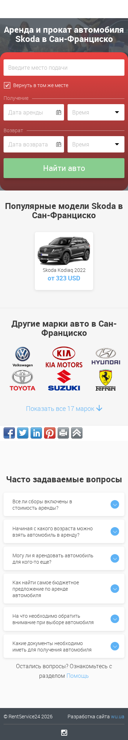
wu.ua (117, 716)
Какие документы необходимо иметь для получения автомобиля (52, 646)
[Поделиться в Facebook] (9, 433)
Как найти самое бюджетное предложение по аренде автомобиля (45, 589)
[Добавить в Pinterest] (49, 433)
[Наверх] (76, 433)
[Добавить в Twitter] (22, 433)
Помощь (77, 676)
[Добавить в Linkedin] (36, 433)
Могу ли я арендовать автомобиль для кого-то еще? (53, 558)
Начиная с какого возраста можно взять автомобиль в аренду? (52, 531)
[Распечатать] (63, 433)
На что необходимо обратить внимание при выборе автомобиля (53, 619)
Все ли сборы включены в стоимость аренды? (42, 504)
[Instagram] (64, 732)
